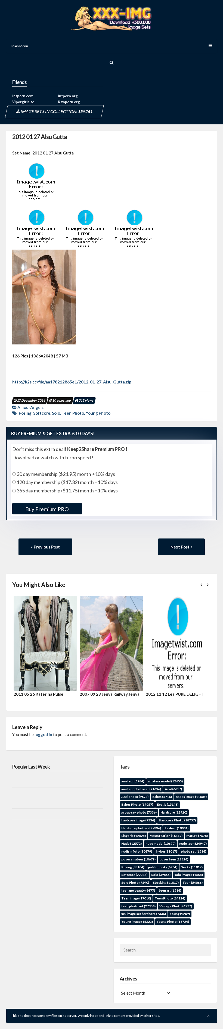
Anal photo (134, 797)
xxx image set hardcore (143, 914)
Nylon (166, 851)
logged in (43, 734)
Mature (197, 836)
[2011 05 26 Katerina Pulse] (45, 643)
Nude (131, 843)
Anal (173, 789)
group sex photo (139, 812)
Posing (25, 413)
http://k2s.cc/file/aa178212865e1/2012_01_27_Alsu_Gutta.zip (71, 381)
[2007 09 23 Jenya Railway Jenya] (111, 643)
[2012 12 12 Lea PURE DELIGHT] (177, 643)
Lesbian (176, 828)
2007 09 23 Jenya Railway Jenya (110, 694)
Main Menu (19, 46)
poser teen (173, 859)
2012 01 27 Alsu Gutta (39, 136)
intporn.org (68, 96)
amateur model (165, 781)
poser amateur (138, 859)
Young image (137, 922)
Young (180, 914)
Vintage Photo (175, 906)
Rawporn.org (69, 102)
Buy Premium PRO (47, 509)
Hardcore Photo (177, 820)
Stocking (166, 882)
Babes (162, 797)
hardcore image (138, 820)
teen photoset (138, 906)
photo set (193, 851)
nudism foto (136, 851)
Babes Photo (137, 804)
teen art (170, 890)
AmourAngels (30, 407)
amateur (132, 781)
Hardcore (173, 812)
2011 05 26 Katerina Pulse (38, 694)
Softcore (41, 413)
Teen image (136, 898)
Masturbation (166, 836)
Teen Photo (73, 413)
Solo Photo (135, 882)
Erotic (167, 804)
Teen (192, 882)
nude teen (193, 843)
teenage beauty (138, 890)
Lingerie (133, 836)
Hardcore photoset (141, 828)
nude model (160, 843)
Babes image (191, 797)
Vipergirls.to (23, 102)
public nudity (162, 867)
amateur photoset (141, 789)
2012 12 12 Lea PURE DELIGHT (175, 694)
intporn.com (22, 96)
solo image (188, 875)
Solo (56, 413)
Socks (192, 867)
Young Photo (98, 413)
